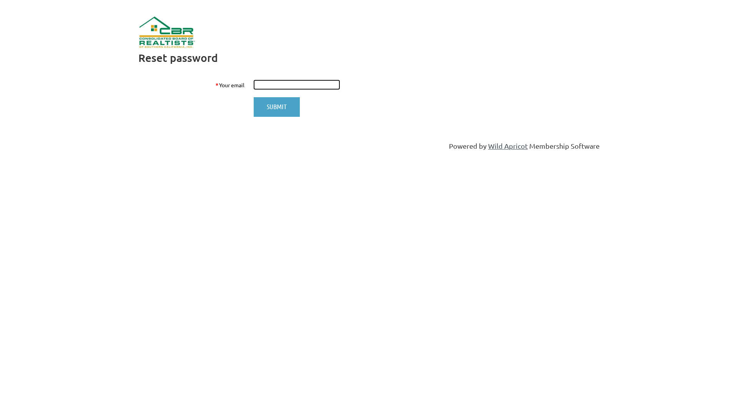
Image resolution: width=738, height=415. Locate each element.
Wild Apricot (508, 146)
